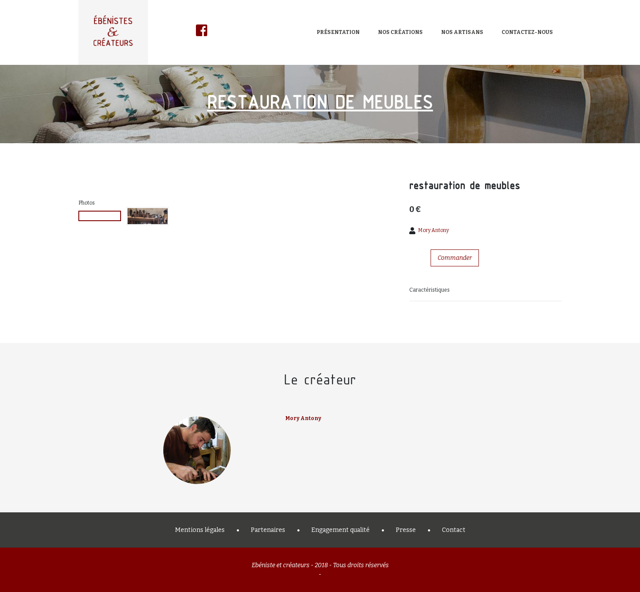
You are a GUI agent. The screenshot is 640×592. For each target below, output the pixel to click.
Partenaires (268, 530)
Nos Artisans (462, 32)
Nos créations (400, 32)
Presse (406, 530)
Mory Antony (433, 230)
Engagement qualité (340, 530)
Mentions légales (200, 530)
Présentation (338, 32)
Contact (453, 530)
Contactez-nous (527, 32)
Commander (455, 258)
